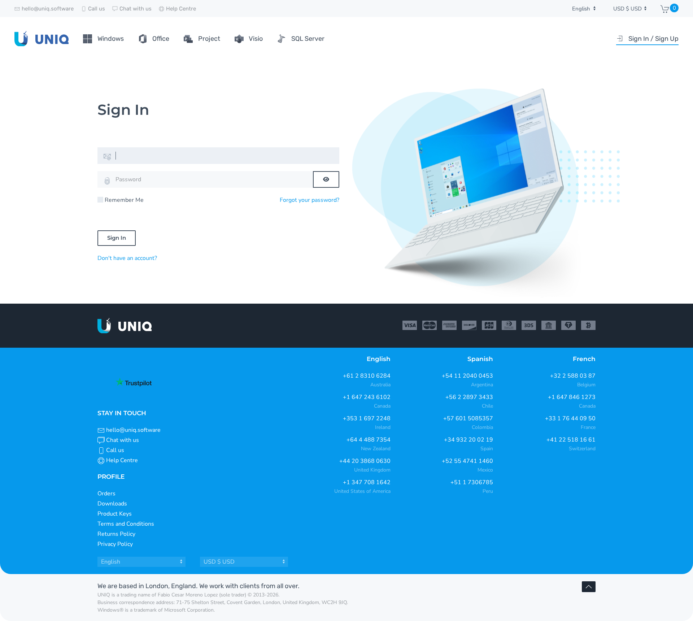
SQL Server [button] (307, 39)
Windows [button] (110, 39)
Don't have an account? (127, 258)
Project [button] (209, 39)
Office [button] (160, 39)
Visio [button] (256, 39)
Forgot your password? (309, 200)
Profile (111, 476)
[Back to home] (41, 38)
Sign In (116, 237)
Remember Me (124, 200)
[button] (589, 586)
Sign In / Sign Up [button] (653, 39)
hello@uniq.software (133, 430)
